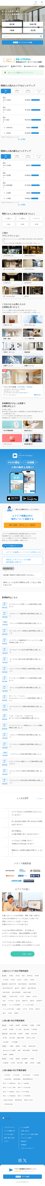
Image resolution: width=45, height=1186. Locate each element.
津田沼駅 (35, 1050)
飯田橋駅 (25, 1025)
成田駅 (5, 1054)
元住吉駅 (5, 1042)
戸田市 (10, 1013)
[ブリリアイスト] (33, 263)
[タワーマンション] (33, 319)
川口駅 (13, 1063)
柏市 (4, 1001)
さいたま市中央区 (8, 1009)
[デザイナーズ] (12, 319)
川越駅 (38, 1063)
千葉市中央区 (13, 996)
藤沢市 (17, 988)
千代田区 (5, 980)
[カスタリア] (33, 277)
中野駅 (38, 1025)
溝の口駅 (12, 1038)
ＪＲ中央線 (15, 1075)
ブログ (6, 1141)
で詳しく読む (27, 954)
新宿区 (37, 976)
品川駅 (5, 1029)
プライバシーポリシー (27, 1148)
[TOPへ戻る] (9, 2)
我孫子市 (25, 1001)
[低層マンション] (33, 360)
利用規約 (23, 1145)
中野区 (32, 980)
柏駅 (19, 1050)
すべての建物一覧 (9, 1131)
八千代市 (11, 1001)
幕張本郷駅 (26, 1050)
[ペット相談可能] (33, 333)
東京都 (12, 24)
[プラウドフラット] (33, 250)
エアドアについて (9, 1127)
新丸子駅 (34, 1034)
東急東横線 (17, 1079)
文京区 (26, 980)
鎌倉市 (23, 988)
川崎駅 (27, 1034)
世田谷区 (30, 976)
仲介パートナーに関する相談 (29, 1134)
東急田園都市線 (28, 1079)
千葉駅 (11, 1046)
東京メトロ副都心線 (9, 1083)
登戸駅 (5, 1038)
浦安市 (32, 1001)
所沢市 (31, 1009)
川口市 (25, 1009)
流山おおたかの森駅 (9, 1050)
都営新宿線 (18, 1100)
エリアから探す (9, 1134)
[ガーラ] (33, 290)
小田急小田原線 (8, 1100)
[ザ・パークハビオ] (12, 263)
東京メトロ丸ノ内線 (9, 1087)
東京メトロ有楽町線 (9, 1096)
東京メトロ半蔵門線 (24, 1096)
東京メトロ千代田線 (22, 1092)
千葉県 (12, 30)
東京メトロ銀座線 (23, 1083)
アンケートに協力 (26, 1138)
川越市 (18, 1009)
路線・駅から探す (9, 1138)
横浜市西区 (32, 984)
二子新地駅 (14, 1042)
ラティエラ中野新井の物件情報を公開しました (26, 623)
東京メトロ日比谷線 (24, 1087)
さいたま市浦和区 (14, 1005)
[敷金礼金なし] (33, 425)
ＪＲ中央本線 (25, 1075)
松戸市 (35, 996)
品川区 (19, 980)
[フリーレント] (12, 438)
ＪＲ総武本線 (7, 1079)
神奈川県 (33, 24)
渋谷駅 (11, 1025)
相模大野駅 (20, 1038)
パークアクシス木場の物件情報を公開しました (26, 754)
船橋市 (28, 996)
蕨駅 (26, 1063)
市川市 (22, 996)
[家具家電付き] (33, 438)
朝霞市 (16, 1013)
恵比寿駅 (26, 1029)
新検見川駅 (32, 1046)
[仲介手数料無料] (12, 425)
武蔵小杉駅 (12, 1034)
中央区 (13, 980)
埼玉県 (33, 30)
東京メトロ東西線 (8, 1092)
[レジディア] (12, 277)
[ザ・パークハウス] (12, 290)
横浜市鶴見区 (22, 984)
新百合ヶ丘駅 (30, 1038)
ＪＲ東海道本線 (8, 1104)
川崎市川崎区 (27, 992)
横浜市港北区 (32, 988)
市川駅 (24, 1046)
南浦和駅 (25, 1059)
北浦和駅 (5, 1063)
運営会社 (23, 1141)
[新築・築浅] (12, 333)
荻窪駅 (11, 1029)
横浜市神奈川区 (8, 988)
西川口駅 (20, 1063)
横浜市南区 (6, 992)
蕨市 (4, 1013)
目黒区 (11, 976)
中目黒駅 (34, 1029)
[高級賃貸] (33, 346)
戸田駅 (32, 1059)
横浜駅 (20, 1034)
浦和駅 (18, 1059)
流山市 (18, 1001)
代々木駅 (18, 1029)
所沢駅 (32, 1063)
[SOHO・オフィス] (12, 346)
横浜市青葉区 (16, 992)
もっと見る (21, 139)
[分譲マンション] (12, 360)
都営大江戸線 (28, 1100)
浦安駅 (18, 1046)
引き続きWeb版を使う (22, 1182)
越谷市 (38, 1009)
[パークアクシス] (12, 250)
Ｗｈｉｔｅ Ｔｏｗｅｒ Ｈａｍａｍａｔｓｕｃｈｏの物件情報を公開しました (25, 698)
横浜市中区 (12, 984)
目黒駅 (32, 1025)
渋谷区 (18, 976)
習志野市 (39, 1001)
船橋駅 (11, 1054)
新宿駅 (18, 1025)
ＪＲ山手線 (6, 1075)
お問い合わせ (25, 1131)
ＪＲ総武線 (35, 1075)
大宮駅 (11, 1059)
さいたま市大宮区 (28, 1005)
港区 (23, 976)
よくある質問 (25, 1127)
